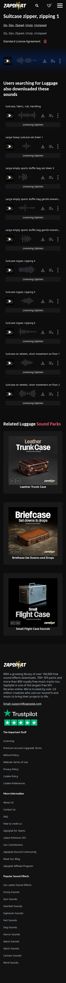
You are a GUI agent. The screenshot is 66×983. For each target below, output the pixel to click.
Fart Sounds (10, 920)
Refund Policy (11, 755)
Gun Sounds (10, 899)
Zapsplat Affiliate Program (18, 866)
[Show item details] (59, 61)
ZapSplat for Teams (14, 830)
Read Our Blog (11, 859)
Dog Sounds (10, 927)
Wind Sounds (10, 962)
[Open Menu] (60, 5)
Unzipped (40, 25)
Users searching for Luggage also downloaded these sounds (30, 89)
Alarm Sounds (11, 941)
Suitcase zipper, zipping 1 (31, 16)
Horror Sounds (11, 934)
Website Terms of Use (15, 762)
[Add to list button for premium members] (53, 61)
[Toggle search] (36, 5)
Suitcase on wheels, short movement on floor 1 (33, 353)
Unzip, (29, 25)
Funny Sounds (11, 892)
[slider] (27, 60)
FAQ (5, 816)
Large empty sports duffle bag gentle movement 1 (35, 199)
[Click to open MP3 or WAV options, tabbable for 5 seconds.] (45, 61)
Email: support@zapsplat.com (22, 704)
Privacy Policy (10, 769)
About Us (8, 802)
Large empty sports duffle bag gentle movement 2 (35, 230)
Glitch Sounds (11, 948)
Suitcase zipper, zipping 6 (20, 322)
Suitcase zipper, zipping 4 (20, 260)
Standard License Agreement (21, 41)
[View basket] (49, 5)
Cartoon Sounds (12, 955)
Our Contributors (13, 844)
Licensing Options (33, 124)
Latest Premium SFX (14, 837)
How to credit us (12, 823)
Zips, (12, 25)
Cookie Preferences (14, 783)
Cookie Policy (10, 776)
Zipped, (20, 25)
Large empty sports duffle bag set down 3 (30, 168)
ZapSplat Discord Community (19, 851)
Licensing (8, 741)
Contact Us (9, 809)
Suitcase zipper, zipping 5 (20, 292)
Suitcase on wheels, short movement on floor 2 (33, 384)
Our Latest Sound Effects (17, 885)
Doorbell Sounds (12, 906)
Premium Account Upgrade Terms (22, 748)
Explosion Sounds (13, 913)
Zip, (5, 25)
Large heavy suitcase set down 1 (24, 137)
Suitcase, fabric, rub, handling (23, 106)
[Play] (8, 61)
